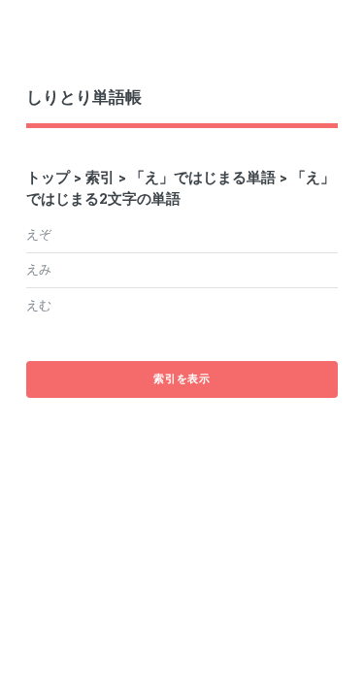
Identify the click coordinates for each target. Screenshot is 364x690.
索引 (100, 177)
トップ (48, 177)
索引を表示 (182, 378)
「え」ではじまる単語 (203, 177)
